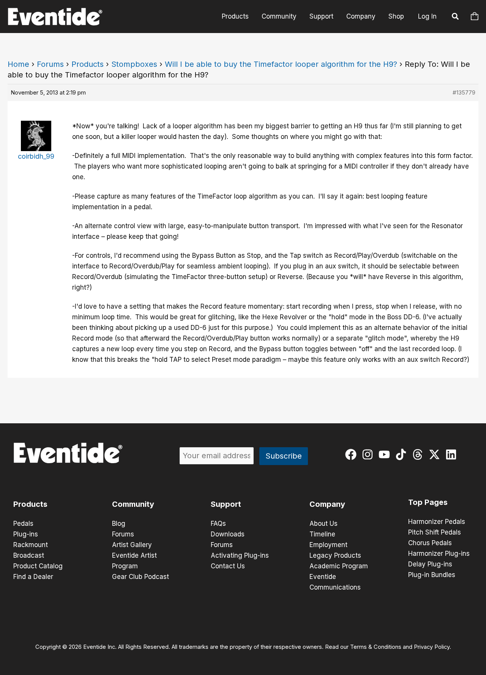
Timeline (322, 534)
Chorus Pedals (430, 543)
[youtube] (386, 454)
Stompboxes (134, 64)
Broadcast (28, 555)
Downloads (228, 534)
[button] (455, 17)
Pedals (23, 523)
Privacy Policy (432, 646)
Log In (427, 16)
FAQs (218, 523)
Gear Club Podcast (140, 576)
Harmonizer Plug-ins (439, 553)
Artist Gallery (132, 545)
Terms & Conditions (375, 646)
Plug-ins (25, 534)
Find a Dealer (33, 576)
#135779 (464, 92)
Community (279, 16)
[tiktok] (402, 454)
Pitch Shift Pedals (434, 532)
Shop (396, 16)
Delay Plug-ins (430, 564)
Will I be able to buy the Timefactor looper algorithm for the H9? (281, 64)
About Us (323, 523)
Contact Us (228, 566)
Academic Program (338, 566)
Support (321, 16)
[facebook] (352, 454)
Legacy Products (335, 555)
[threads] (419, 454)
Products (235, 16)
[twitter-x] (436, 454)
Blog (118, 523)
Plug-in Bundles (431, 575)
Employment (328, 545)
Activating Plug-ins (240, 555)
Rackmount (30, 545)
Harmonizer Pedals (436, 521)
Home (18, 64)
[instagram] (369, 454)
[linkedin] (452, 454)
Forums (50, 64)
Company (361, 16)
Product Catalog (38, 566)
